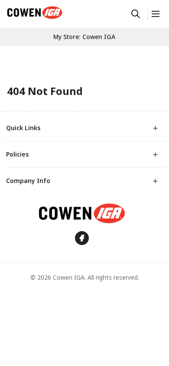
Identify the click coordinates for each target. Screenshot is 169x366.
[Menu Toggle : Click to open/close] (155, 14)
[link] (34, 13)
